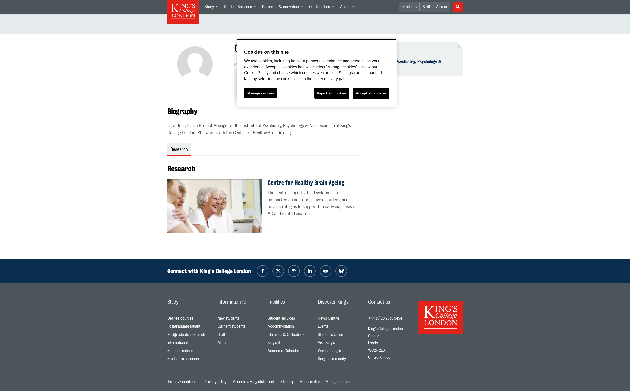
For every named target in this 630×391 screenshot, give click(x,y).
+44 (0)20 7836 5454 (385, 318)
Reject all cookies (332, 93)
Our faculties (323, 8)
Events (340, 327)
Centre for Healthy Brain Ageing (306, 182)
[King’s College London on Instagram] (294, 271)
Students (409, 7)
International (189, 344)
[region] (317, 73)
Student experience (189, 360)
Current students (240, 327)
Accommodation (290, 327)
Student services (290, 319)
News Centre (340, 319)
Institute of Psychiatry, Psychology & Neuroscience (407, 64)
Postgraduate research (189, 336)
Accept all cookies (371, 93)
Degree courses (189, 319)
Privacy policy (215, 382)
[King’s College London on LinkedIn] (310, 271)
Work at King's (340, 352)
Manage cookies (338, 382)
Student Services (241, 8)
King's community (340, 360)
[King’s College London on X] (278, 271)
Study (213, 8)
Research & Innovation (284, 8)
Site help (287, 382)
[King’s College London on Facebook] (262, 271)
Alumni (441, 7)
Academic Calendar (290, 352)
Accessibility (310, 382)
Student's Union (340, 336)
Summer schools (189, 352)
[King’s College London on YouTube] (325, 271)
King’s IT (290, 344)
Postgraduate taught (189, 327)
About (348, 8)
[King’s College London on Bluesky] (341, 271)
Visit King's (340, 344)
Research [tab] (179, 149)
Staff (426, 7)
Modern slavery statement (253, 382)
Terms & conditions (182, 382)
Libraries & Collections (290, 336)
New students (240, 319)
